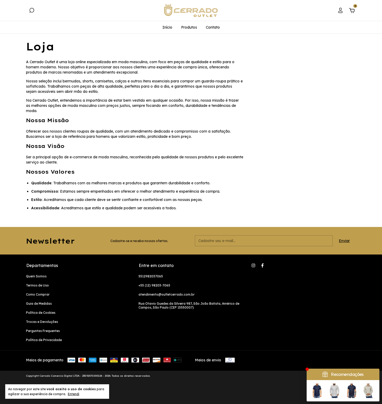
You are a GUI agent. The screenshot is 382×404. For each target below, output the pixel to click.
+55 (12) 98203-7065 (154, 285)
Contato (213, 27)
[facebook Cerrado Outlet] (262, 265)
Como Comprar (38, 294)
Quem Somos (36, 276)
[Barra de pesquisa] (31, 11)
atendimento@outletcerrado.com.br (167, 294)
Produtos (189, 27)
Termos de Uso (37, 285)
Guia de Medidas (39, 303)
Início (167, 27)
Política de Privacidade (44, 340)
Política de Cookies (40, 313)
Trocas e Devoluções (42, 322)
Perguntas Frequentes (43, 331)
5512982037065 (151, 276)
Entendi (73, 394)
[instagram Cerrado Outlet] (253, 265)
